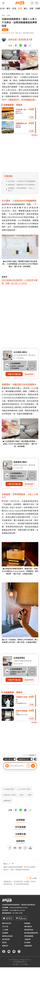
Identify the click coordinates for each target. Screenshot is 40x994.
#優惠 (29, 794)
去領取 (31, 117)
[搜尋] (32, 3)
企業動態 (5, 933)
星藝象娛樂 (28, 946)
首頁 (3, 15)
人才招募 (5, 930)
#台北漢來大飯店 (24, 789)
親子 (8, 8)
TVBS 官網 (15, 964)
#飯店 (21, 794)
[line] (14, 951)
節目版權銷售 (28, 936)
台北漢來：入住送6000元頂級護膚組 (22, 181)
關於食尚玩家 (6, 923)
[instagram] (19, 951)
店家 (31, 8)
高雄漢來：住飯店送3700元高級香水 (22, 184)
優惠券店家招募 (7, 936)
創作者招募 (6, 939)
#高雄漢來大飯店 (9, 794)
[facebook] (3, 951)
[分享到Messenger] (25, 45)
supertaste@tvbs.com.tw (19, 907)
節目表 (4, 942)
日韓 (20, 8)
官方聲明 (27, 942)
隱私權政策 (28, 926)
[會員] (36, 3)
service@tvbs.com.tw (17, 910)
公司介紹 (5, 926)
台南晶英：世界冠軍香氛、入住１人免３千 (21, 189)
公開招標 (27, 939)
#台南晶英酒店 (8, 789)
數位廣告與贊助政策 (31, 933)
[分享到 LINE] (21, 45)
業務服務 (27, 923)
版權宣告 (5, 946)
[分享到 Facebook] (16, 45)
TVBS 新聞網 (24, 964)
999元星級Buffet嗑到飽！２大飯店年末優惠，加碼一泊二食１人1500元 (19, 282)
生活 (14, 8)
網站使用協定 (28, 930)
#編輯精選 (7, 800)
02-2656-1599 (17, 913)
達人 (26, 8)
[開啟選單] (3, 3)
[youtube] (8, 951)
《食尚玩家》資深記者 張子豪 (19, 39)
